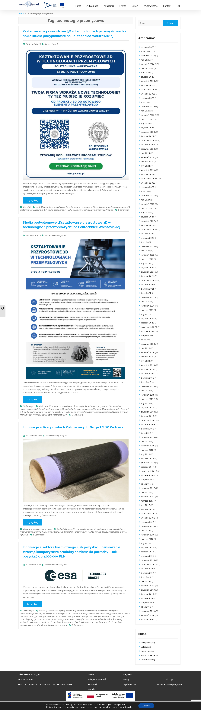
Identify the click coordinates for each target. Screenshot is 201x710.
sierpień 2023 (147, 187)
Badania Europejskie (66, 529)
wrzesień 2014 (148, 568)
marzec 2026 (147, 68)
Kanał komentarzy (149, 655)
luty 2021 (145, 314)
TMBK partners (94, 531)
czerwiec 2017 (148, 488)
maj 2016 (145, 530)
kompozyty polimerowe (97, 529)
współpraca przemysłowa (55, 625)
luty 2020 (145, 360)
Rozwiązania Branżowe (52, 531)
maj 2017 (145, 492)
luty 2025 (145, 123)
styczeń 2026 (147, 76)
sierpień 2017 (147, 479)
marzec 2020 (147, 356)
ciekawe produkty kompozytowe (37, 529)
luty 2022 (145, 263)
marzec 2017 (147, 500)
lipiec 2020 (146, 339)
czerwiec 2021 (148, 297)
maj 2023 (145, 199)
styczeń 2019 (147, 407)
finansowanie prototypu (30, 613)
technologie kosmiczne (40, 622)
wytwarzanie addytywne (102, 209)
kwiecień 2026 (148, 64)
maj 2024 (145, 153)
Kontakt (167, 5)
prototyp (33, 616)
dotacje (80, 610)
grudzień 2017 (148, 462)
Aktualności (92, 5)
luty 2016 (145, 543)
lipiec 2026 (146, 51)
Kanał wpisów (147, 651)
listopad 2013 (147, 594)
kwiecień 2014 (148, 585)
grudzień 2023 (148, 170)
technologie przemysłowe (79, 209)
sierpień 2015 (147, 555)
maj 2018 (145, 441)
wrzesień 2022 (148, 233)
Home (78, 5)
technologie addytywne (54, 411)
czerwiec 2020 (148, 343)
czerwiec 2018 (148, 437)
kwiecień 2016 (148, 534)
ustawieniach (125, 707)
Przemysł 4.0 (40, 209)
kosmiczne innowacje (78, 613)
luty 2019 (145, 403)
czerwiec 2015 (148, 560)
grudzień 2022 (148, 221)
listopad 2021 (147, 276)
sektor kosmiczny (114, 619)
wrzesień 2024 (148, 144)
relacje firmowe (82, 619)
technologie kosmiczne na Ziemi (65, 622)
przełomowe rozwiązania (46, 619)
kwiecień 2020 (148, 352)
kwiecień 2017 (148, 496)
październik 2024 (149, 140)
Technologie (28, 406)
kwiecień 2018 (148, 445)
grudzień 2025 (148, 81)
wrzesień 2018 (148, 424)
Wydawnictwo (151, 5)
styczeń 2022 (147, 267)
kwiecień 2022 (148, 254)
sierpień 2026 (147, 47)
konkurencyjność (60, 613)
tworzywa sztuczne (110, 531)
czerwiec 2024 (148, 148)
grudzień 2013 (148, 589)
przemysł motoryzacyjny (104, 616)
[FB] (167, 680)
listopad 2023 (147, 174)
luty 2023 (145, 212)
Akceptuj (146, 705)
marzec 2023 (147, 208)
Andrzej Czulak (51, 44)
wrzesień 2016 (148, 517)
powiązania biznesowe (99, 613)
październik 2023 (149, 178)
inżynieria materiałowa (54, 207)
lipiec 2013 (146, 606)
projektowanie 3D (122, 207)
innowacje (81, 529)
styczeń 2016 (147, 547)
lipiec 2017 (146, 483)
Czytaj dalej (32, 200)
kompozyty (79, 406)
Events (122, 5)
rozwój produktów (98, 619)
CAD (41, 406)
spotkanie (24, 622)
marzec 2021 (147, 310)
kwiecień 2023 (148, 204)
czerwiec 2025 (148, 106)
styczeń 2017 (147, 509)
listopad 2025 (147, 85)
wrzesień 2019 (148, 373)
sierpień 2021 (147, 288)
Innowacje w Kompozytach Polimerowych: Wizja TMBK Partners (73, 427)
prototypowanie (27, 209)
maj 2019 (145, 390)
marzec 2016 (147, 539)
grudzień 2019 (148, 365)
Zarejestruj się (148, 642)
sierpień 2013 (147, 602)
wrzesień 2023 (148, 182)
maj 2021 (145, 301)
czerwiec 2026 (148, 55)
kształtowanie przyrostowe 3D (98, 406)
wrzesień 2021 (148, 284)
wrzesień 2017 (148, 475)
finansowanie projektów (108, 610)
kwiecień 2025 (148, 115)
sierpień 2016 (147, 522)
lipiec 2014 (146, 577)
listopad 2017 (147, 466)
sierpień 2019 (147, 377)
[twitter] (172, 680)
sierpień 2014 (147, 572)
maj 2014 (145, 581)
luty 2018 (145, 454)
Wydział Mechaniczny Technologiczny (50, 414)
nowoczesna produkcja (30, 409)
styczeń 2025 (147, 127)
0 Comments (123, 209)
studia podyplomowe (57, 209)
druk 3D (39, 207)
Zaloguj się (146, 646)
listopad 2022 (147, 225)
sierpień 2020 (147, 335)
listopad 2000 (147, 619)
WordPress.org (148, 659)
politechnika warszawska (102, 207)
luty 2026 (145, 72)
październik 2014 (149, 564)
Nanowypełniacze (117, 529)
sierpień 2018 (147, 428)
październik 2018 (149, 420)
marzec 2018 (147, 449)
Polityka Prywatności (97, 679)
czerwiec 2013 (148, 611)
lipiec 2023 (146, 191)
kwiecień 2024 (148, 157)
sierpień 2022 (147, 237)
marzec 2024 (147, 161)
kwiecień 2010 (148, 615)
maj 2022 (145, 250)
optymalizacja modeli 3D (53, 409)
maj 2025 (145, 110)
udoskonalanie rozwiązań (31, 625)
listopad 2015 (147, 551)
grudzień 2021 (148, 271)
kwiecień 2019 (148, 394)
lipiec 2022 (146, 242)
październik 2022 (149, 229)
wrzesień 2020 (148, 331)
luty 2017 (145, 505)
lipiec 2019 (146, 382)
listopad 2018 (147, 416)
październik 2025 (149, 89)
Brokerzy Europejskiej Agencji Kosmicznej (57, 610)
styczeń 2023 (147, 216)
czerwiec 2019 (148, 386)
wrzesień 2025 (148, 93)
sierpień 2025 (147, 98)
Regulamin (128, 674)
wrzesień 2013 (148, 598)
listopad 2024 (147, 136)
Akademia (109, 5)
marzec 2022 (147, 259)
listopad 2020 (147, 322)
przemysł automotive (56, 616)
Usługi (135, 5)
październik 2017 (149, 471)
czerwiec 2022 (148, 246)
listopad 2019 (147, 369)
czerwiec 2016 (148, 526)
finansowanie (91, 610)
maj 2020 (145, 348)
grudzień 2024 (148, 131)
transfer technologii (113, 622)
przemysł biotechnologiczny (79, 616)
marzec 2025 (147, 119)
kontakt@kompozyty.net (171, 684)
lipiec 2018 (146, 433)
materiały (117, 406)
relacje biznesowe (66, 619)
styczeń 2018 (147, 458)
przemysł (42, 616)
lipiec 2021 (146, 293)
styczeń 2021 (147, 318)
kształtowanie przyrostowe (78, 207)
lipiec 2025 (146, 102)
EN (178, 5)
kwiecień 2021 (148, 305)
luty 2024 (145, 165)
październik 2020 (149, 327)
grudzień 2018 (148, 411)
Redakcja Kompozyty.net (55, 235)
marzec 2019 (147, 399)
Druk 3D (27, 207)
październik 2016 (149, 513)
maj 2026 (145, 59)
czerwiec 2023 (148, 195)
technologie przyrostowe (100, 411)
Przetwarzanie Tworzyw (30, 531)
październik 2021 (149, 280)
